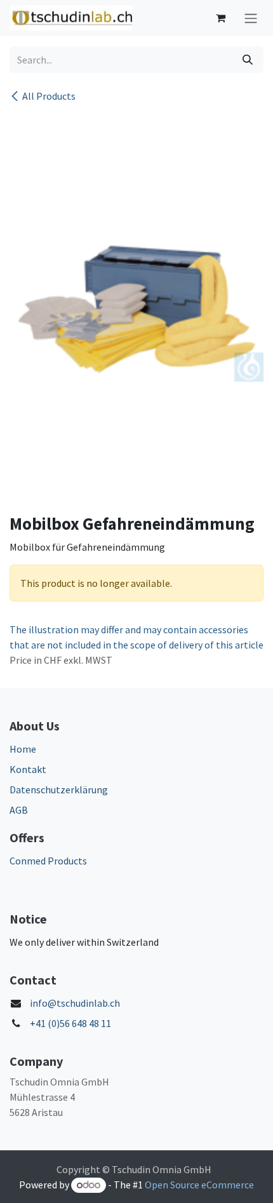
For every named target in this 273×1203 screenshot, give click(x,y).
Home (23, 749)
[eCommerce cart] (220, 17)
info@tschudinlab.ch (75, 1003)
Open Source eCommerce (199, 1184)
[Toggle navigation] (250, 18)
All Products (49, 96)
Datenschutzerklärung (59, 789)
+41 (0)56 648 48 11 (70, 1023)
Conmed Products (48, 860)
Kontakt (28, 769)
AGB (19, 809)
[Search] (247, 59)
